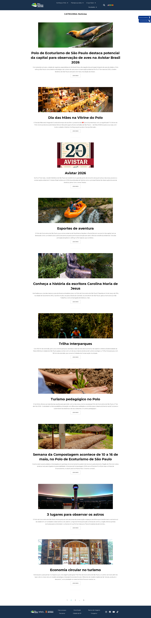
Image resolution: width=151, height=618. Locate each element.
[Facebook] (110, 612)
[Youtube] (114, 612)
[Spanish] (113, 5)
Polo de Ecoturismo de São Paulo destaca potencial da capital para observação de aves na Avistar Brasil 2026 (75, 57)
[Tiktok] (117, 612)
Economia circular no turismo (75, 570)
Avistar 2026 (75, 173)
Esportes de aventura (75, 228)
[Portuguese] (110, 5)
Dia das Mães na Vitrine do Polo (75, 118)
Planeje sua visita (76, 3)
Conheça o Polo (61, 3)
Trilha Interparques (75, 344)
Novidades (91, 7)
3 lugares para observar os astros (75, 514)
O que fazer (90, 3)
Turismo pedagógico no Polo (75, 399)
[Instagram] (106, 612)
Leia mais (77, 75)
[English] (108, 5)
